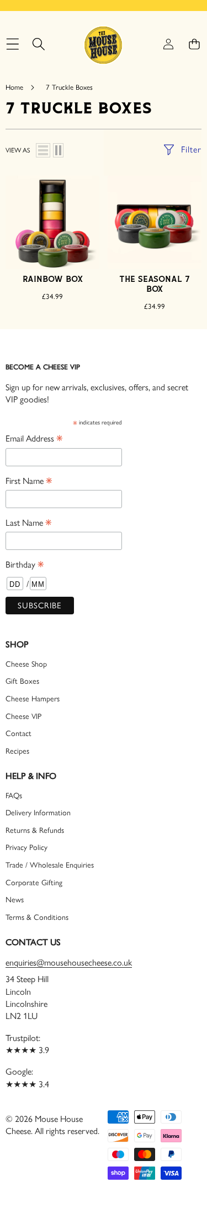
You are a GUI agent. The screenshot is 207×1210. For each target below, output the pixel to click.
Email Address (34, 439)
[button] (194, 44)
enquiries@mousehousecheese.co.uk (69, 962)
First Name (29, 481)
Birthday (25, 565)
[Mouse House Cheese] (103, 44)
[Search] (38, 44)
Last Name (28, 523)
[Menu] (12, 44)
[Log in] (168, 44)
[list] (43, 150)
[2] (58, 150)
